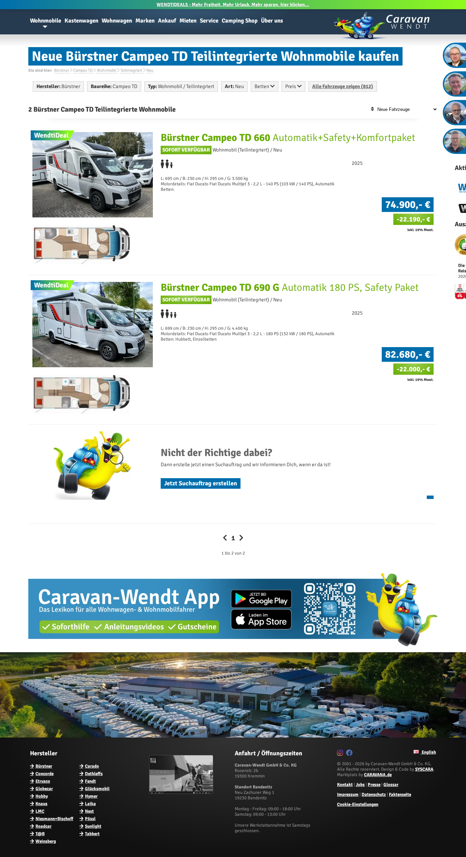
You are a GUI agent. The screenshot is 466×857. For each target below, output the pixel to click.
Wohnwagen (117, 20)
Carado (92, 766)
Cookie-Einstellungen (357, 804)
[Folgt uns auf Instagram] (341, 754)
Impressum (348, 794)
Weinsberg (45, 841)
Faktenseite (400, 794)
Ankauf (167, 20)
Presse (374, 784)
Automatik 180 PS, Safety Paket (290, 287)
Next (89, 811)
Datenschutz (374, 794)
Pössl (90, 819)
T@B (40, 834)
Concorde (44, 773)
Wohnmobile (45, 20)
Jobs (360, 784)
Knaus (41, 803)
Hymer (91, 796)
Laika (90, 803)
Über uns (272, 20)
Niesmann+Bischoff (54, 819)
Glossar (390, 784)
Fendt (90, 781)
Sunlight (93, 826)
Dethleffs (94, 773)
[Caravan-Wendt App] (233, 648)
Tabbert (92, 834)
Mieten (187, 20)
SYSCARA (424, 769)
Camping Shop (240, 20)
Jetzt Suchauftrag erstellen (200, 483)
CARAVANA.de (378, 774)
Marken (145, 20)
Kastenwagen (81, 20)
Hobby (41, 796)
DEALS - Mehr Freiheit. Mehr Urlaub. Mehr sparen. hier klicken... (233, 5)
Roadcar (43, 826)
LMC (39, 811)
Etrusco (42, 781)
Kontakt (345, 784)
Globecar (44, 788)
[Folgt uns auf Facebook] (350, 754)
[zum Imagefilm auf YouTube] (182, 792)
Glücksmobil (97, 788)
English (428, 752)
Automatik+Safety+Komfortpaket (288, 137)
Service (209, 20)
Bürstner (43, 766)
